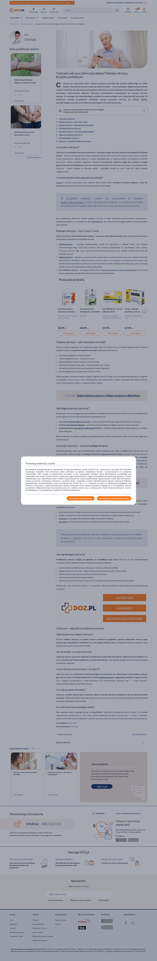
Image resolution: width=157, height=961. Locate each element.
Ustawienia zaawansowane (80, 498)
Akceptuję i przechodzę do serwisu (114, 498)
